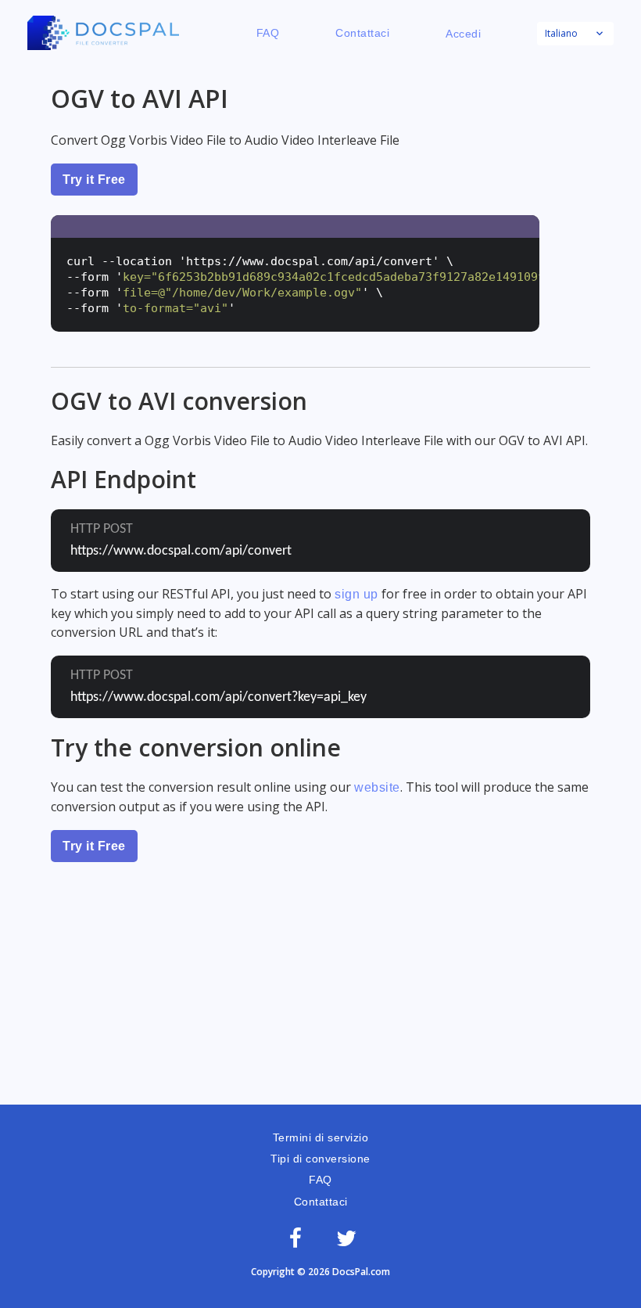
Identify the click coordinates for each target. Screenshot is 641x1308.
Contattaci (362, 33)
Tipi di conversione (320, 1158)
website (377, 787)
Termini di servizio (321, 1137)
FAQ (268, 33)
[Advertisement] (320, 987)
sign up (356, 594)
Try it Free (94, 179)
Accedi (463, 33)
